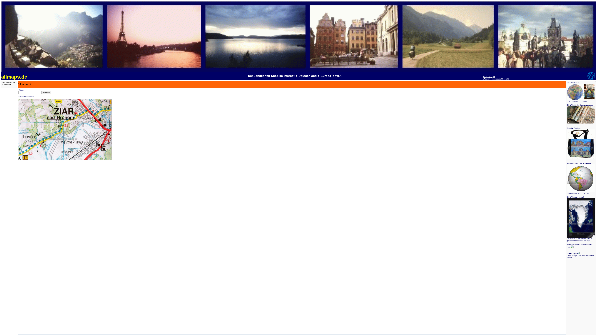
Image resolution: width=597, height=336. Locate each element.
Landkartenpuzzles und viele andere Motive (580, 255)
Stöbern (21, 90)
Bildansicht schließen (26, 97)
